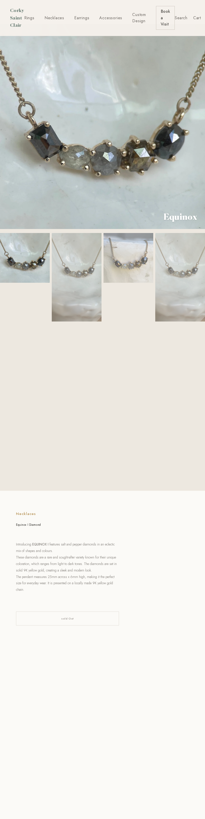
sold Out (67, 618)
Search (181, 18)
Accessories (110, 18)
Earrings (81, 18)
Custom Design (139, 18)
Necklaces (54, 18)
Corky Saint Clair (17, 18)
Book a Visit (165, 17)
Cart (197, 18)
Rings (29, 18)
